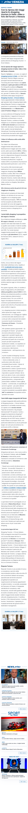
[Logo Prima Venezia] (14, 2)
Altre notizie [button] (23, 709)
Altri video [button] (23, 781)
